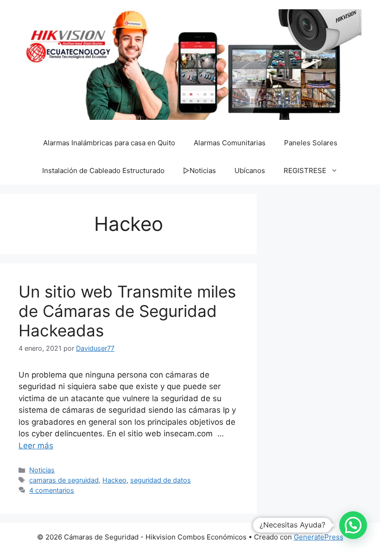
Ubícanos (249, 170)
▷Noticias (199, 170)
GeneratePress (318, 537)
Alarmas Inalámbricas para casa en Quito (109, 142)
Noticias (42, 470)
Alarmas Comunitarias (230, 142)
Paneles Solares (310, 142)
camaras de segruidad (64, 480)
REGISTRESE (305, 170)
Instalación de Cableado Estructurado (103, 170)
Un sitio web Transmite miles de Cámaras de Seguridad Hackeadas (127, 311)
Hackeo (114, 480)
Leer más (36, 445)
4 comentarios (51, 490)
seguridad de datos (160, 480)
